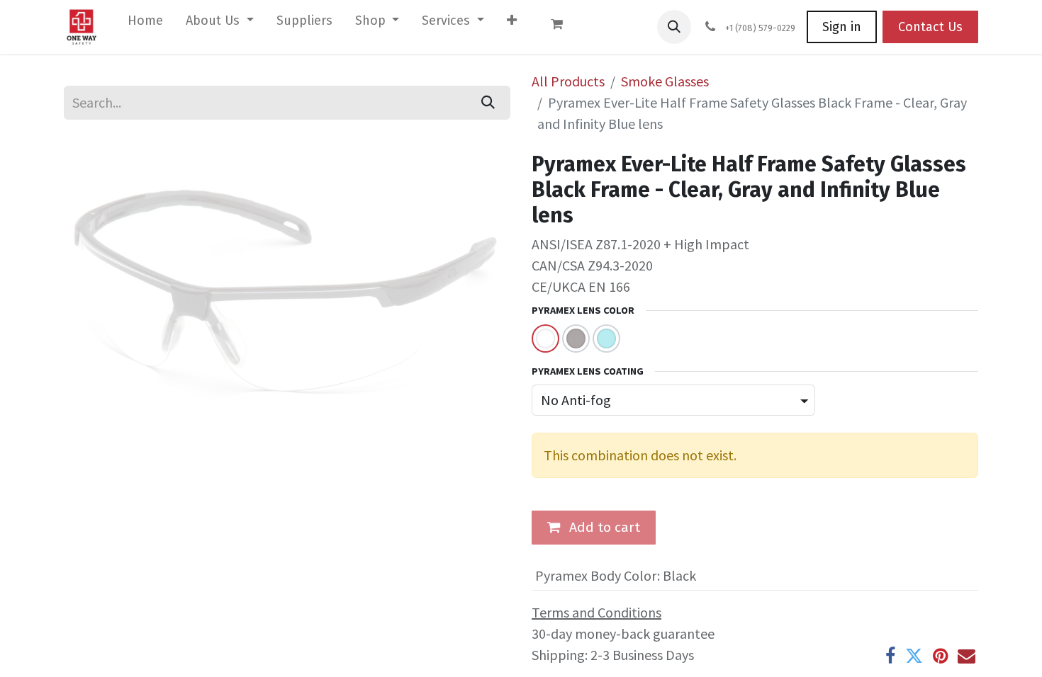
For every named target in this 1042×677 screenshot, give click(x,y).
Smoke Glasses (665, 81)
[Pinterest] (940, 656)
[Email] (966, 656)
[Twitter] (914, 656)
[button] (674, 27)
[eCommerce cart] (563, 27)
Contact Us (930, 27)
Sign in (841, 27)
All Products (568, 81)
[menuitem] (145, 23)
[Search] (488, 103)
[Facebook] (890, 656)
